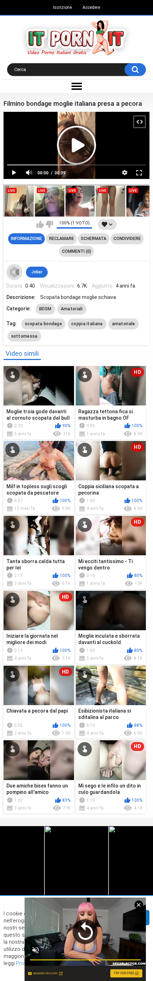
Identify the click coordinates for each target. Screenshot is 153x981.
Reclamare (61, 238)
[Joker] (14, 272)
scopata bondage (43, 323)
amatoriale (123, 323)
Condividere (127, 238)
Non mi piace (49, 224)
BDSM (45, 308)
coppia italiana (87, 323)
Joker (36, 271)
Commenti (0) (76, 251)
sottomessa (24, 336)
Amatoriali (72, 308)
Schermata (93, 238)
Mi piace (40, 224)
